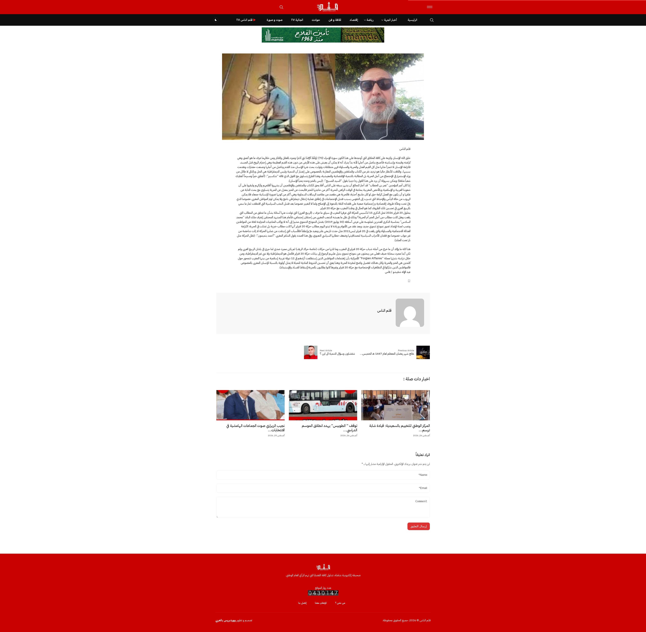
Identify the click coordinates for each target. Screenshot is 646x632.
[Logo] (327, 11)
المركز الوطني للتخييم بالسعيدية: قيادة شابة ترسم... (399, 428)
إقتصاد (354, 20)
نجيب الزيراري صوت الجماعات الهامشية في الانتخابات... (255, 428)
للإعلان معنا (321, 603)
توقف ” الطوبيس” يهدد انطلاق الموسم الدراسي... (329, 428)
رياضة (370, 20)
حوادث (316, 20)
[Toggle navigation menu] (429, 7)
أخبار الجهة (390, 20)
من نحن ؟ (340, 603)
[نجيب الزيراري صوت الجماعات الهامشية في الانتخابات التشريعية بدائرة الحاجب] (250, 405)
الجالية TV (297, 20)
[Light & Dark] (215, 20)
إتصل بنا (302, 603)
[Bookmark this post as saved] (409, 281)
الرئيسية (412, 20)
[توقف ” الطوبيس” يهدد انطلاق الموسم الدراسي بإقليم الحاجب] (323, 405)
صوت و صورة (274, 20)
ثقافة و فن (335, 20)
